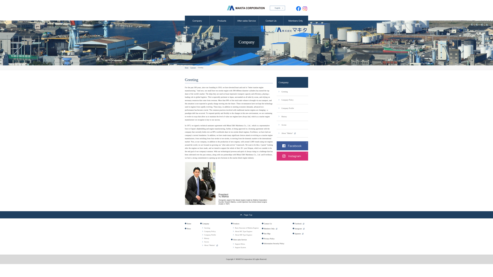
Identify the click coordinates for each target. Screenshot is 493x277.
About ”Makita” (287, 133)
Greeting (284, 92)
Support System (240, 247)
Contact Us (268, 224)
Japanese (298, 234)
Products (236, 224)
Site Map (267, 234)
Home (186, 67)
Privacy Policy (269, 239)
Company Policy (287, 100)
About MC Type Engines (243, 231)
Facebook (298, 224)
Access (283, 125)
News (189, 229)
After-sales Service (240, 240)
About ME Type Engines (243, 235)
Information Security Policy (274, 244)
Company (193, 67)
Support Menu (240, 244)
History (284, 117)
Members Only (269, 229)
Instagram (298, 229)
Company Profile (287, 108)
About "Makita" (209, 245)
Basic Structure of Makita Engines (247, 228)
